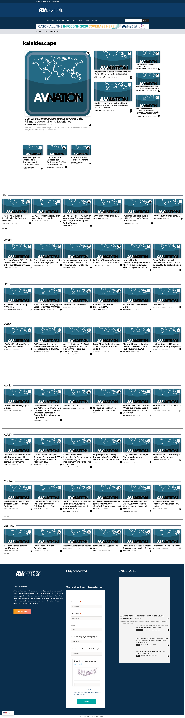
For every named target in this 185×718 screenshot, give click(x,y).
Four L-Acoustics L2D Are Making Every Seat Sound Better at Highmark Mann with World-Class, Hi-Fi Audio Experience (152, 640)
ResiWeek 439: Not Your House (166, 546)
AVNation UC (159, 305)
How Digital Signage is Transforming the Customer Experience (14, 218)
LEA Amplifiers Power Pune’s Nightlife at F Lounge (142, 616)
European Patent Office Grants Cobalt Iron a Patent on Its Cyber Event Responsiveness (18, 262)
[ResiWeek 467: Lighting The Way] (107, 536)
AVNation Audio (70, 406)
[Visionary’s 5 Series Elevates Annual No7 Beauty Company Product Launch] (127, 656)
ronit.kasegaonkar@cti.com (159, 307)
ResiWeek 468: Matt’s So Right (77, 546)
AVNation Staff (30, 124)
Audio (138, 644)
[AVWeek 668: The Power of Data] (137, 295)
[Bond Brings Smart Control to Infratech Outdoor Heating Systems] (18, 492)
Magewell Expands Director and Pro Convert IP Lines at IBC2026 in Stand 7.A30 (135, 346)
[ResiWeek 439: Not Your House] (167, 536)
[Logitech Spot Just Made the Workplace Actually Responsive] (167, 334)
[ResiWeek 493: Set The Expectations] (48, 536)
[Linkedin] (143, 1)
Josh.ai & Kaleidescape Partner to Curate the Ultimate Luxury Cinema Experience (54, 120)
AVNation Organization (28, 167)
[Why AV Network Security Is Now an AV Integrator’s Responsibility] (137, 445)
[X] (145, 1)
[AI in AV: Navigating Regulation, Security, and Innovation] (46, 206)
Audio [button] (80, 664)
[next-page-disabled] (8, 274)
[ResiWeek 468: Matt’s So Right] (77, 536)
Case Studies (140, 630)
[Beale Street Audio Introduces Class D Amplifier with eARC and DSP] (107, 334)
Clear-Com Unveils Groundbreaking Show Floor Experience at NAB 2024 (105, 408)
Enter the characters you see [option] (85, 661)
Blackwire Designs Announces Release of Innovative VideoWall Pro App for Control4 (107, 503)
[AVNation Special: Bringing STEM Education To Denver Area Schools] (138, 206)
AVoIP (138, 655)
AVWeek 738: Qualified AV (75, 305)
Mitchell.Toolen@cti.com (10, 309)
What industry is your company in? (84, 637)
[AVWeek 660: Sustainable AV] (107, 206)
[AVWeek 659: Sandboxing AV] (168, 206)
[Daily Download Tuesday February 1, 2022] (148, 57)
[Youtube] (147, 1)
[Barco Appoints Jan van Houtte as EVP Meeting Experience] (48, 251)
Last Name (75, 613)
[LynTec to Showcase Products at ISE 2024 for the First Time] (107, 251)
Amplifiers (122, 618)
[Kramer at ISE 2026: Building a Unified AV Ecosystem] (167, 445)
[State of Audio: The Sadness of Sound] (167, 396)
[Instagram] (140, 1)
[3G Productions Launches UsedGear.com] (18, 536)
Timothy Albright (6, 223)
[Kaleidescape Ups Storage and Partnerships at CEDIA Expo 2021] (33, 150)
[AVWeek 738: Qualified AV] (77, 295)
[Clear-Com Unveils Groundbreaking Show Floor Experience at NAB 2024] (107, 396)
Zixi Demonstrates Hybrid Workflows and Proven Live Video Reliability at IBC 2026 (46, 346)
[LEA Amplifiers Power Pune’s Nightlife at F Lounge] (18, 334)
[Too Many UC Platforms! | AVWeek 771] (18, 295)
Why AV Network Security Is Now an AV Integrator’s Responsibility (135, 457)
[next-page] (6, 229)
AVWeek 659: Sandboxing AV (167, 216)
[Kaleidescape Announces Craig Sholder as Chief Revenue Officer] (148, 79)
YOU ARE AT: (39, 31)
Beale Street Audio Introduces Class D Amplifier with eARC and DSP (106, 346)
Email (73, 625)
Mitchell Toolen (97, 218)
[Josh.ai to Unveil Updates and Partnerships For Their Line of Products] (57, 150)
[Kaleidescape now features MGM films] (81, 150)
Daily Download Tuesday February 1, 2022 (144, 65)
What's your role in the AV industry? (85, 649)
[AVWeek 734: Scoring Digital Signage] (18, 396)
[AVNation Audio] (77, 396)
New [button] (75, 664)
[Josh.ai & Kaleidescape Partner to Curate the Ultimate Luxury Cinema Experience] (58, 83)
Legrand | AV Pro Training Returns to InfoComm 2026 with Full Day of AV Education (106, 457)
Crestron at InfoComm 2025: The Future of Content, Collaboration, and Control (46, 503)
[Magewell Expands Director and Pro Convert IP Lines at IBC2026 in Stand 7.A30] (137, 334)
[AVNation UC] (167, 295)
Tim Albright (126, 462)
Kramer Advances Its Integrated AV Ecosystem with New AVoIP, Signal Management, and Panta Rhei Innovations (77, 459)
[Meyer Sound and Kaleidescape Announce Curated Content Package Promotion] (113, 60)
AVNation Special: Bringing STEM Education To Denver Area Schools (136, 218)
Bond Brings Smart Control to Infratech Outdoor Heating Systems (17, 503)
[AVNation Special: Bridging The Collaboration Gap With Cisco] (48, 295)
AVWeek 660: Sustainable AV (106, 216)
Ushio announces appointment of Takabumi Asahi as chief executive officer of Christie (77, 262)
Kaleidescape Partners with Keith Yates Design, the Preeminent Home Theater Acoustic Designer (111, 105)
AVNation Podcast (141, 68)
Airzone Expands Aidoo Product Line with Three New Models (166, 503)
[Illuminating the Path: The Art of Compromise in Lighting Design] (137, 536)
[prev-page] (3, 229)
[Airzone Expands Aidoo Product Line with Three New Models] (167, 492)
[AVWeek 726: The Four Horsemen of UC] (107, 295)
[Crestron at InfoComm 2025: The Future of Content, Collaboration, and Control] (48, 492)
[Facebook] (138, 1)
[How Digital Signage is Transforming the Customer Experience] (16, 206)
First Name (75, 602)
